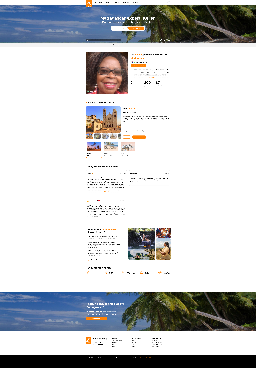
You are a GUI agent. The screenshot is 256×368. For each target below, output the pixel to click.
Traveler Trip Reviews (157, 342)
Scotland (134, 350)
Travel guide (89, 44)
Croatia (133, 344)
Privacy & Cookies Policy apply (152, 357)
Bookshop (136, 2)
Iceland (133, 346)
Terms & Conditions (140, 357)
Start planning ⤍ (96, 318)
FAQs (113, 346)
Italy (133, 340)
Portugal (134, 342)
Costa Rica (134, 348)
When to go (116, 44)
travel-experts (104, 39)
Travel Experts (127, 2)
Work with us (115, 348)
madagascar (94, 39)
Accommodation (126, 44)
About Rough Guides (117, 340)
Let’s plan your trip (139, 137)
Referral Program (155, 346)
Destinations (115, 2)
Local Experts (107, 44)
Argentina (134, 351)
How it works (98, 2)
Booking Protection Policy (157, 344)
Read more (94, 259)
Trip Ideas (107, 2)
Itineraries (98, 44)
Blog (113, 350)
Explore (126, 137)
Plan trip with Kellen (138, 65)
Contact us (114, 344)
